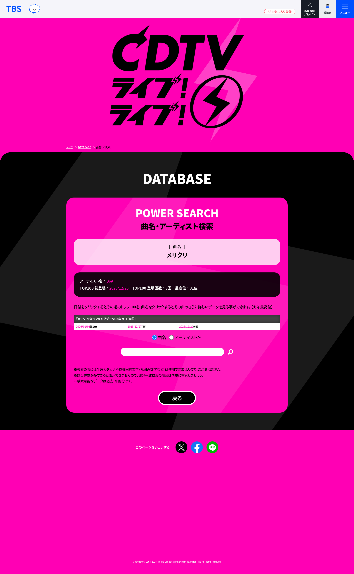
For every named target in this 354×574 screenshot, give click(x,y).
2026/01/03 (83, 326)
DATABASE (84, 147)
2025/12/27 (135, 326)
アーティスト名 (188, 337)
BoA (109, 281)
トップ (69, 147)
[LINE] (212, 447)
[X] (181, 447)
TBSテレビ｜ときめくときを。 (13, 9)
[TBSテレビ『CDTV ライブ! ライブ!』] (177, 80)
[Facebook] (197, 447)
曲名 (161, 337)
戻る (177, 398)
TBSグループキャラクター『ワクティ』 (35, 8)
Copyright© (139, 561)
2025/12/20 (119, 288)
